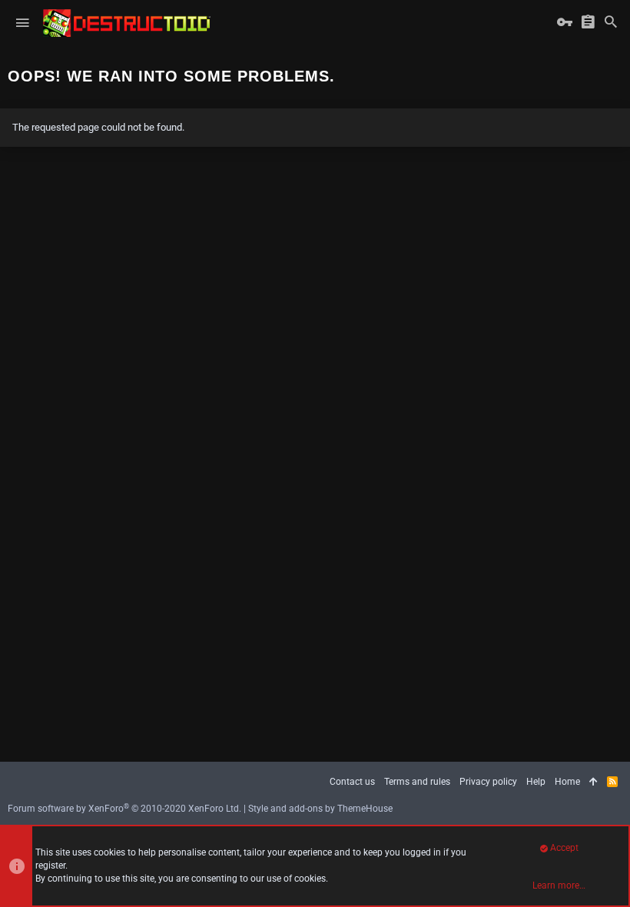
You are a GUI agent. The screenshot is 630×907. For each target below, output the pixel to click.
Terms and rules (417, 781)
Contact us (352, 781)
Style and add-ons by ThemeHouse (320, 808)
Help (535, 781)
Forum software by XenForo (124, 808)
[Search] (610, 23)
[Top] (593, 782)
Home (567, 781)
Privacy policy (488, 781)
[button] (22, 23)
